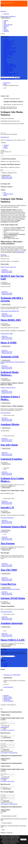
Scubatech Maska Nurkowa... (10, 373)
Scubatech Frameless (11, 459)
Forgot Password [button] (5, 727)
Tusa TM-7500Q (9, 569)
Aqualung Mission (10, 424)
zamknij (23, 839)
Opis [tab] (5, 192)
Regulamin (6, 695)
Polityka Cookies (8, 696)
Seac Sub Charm (9, 444)
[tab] (14, 137)
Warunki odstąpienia (8, 701)
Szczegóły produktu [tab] (8, 194)
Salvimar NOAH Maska (13, 598)
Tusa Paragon (8, 543)
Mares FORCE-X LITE (13, 639)
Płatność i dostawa (8, 698)
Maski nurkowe (20, 252)
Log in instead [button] (4, 752)
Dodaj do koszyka (5, 175)
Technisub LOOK (10, 356)
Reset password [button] (13, 752)
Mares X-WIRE (9, 342)
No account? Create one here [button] (7, 730)
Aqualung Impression (12, 623)
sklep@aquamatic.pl (8, 687)
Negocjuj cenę (5, 137)
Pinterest (6, 147)
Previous (3, 96)
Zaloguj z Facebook (5, 715)
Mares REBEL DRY (11, 320)
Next (7, 96)
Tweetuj (5, 146)
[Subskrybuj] (15, 656)
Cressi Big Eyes (8, 584)
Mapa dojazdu (7, 699)
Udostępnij (6, 145)
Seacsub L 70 (7, 507)
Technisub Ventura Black (13, 526)
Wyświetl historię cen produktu (8, 158)
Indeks (2, 256)
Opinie (5, 195)
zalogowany (9, 140)
